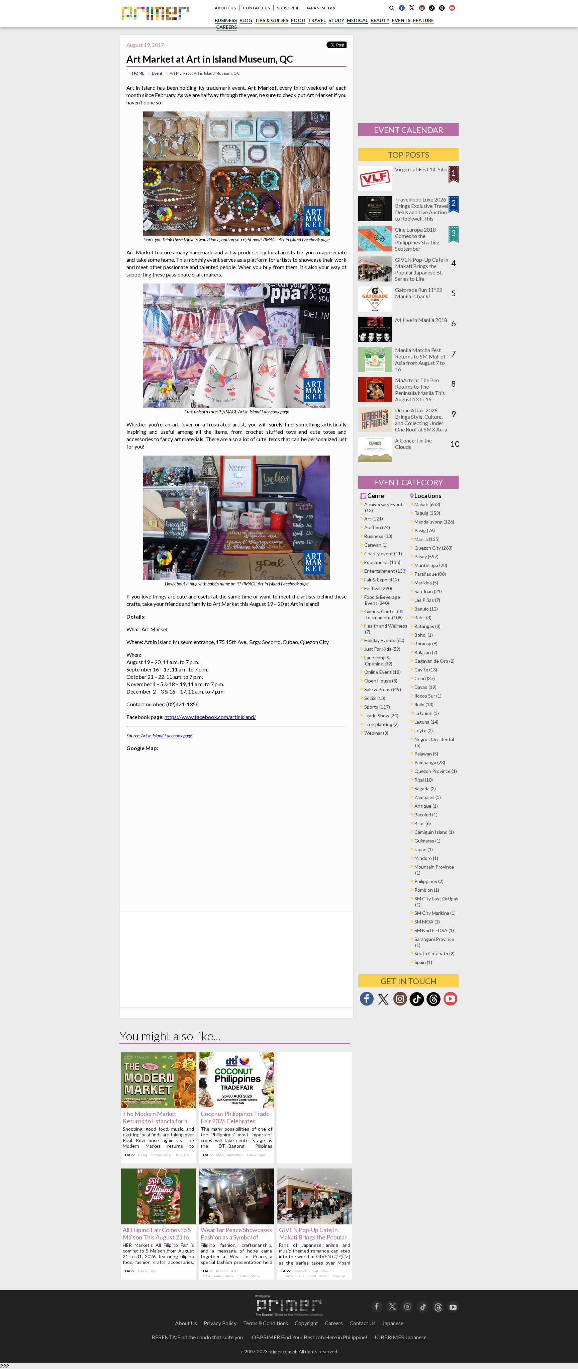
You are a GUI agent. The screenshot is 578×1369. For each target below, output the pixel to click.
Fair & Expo (256, 1155)
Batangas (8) (427, 626)
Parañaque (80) (430, 574)
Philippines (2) (429, 881)
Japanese (392, 1323)
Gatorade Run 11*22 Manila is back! (418, 293)
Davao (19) (425, 687)
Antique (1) (426, 806)
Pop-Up (182, 1155)
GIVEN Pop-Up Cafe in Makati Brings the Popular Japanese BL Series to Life (313, 1237)
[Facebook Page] (401, 8)
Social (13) (374, 698)
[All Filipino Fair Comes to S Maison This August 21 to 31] (158, 1222)
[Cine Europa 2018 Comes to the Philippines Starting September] (375, 249)
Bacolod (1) (426, 814)
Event (157, 73)
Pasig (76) (424, 530)
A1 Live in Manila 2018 (421, 320)
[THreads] (442, 10)
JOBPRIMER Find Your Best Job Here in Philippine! (308, 1337)
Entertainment (292, 1276)
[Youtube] (452, 8)
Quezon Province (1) (435, 771)
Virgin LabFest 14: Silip (421, 169)
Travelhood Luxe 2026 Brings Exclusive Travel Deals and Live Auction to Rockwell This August (421, 212)
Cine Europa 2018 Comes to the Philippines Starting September (417, 239)
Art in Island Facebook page (166, 735)
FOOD (298, 20)
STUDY (336, 20)
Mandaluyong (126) (434, 522)
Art (233, 1271)
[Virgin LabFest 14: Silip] (375, 189)
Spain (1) (423, 962)
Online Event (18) (382, 672)
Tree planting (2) (381, 724)
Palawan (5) (426, 753)
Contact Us (363, 1323)
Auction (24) (377, 527)
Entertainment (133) (385, 571)
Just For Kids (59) (382, 649)
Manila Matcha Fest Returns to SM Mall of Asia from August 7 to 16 (420, 359)
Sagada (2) (425, 788)
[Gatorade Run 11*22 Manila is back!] (375, 309)
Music (326, 1271)
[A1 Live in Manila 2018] (375, 339)
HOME (138, 73)
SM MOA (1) (427, 921)
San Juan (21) (428, 591)
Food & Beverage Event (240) (382, 600)
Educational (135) (382, 562)
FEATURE (423, 20)
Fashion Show (248, 1276)
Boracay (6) (426, 643)
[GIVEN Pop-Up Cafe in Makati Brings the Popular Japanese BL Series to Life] (314, 1222)
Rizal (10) (423, 780)
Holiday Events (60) (384, 640)
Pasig (143, 1155)
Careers (334, 1323)
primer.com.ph (283, 1351)
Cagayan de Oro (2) (434, 661)
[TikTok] (431, 10)
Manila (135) (427, 539)
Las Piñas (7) (427, 600)
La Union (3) (426, 713)
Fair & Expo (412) (381, 579)
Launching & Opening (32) (378, 660)
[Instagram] (421, 8)
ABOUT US (225, 7)
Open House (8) (380, 680)
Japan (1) (423, 849)
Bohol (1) (423, 635)
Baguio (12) (426, 609)
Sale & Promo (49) (382, 689)
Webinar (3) (376, 733)
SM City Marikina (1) (435, 913)
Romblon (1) (426, 890)
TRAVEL (317, 20)
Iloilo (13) (424, 704)
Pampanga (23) (429, 762)
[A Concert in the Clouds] (375, 460)
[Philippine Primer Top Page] (155, 24)
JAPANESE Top (320, 7)
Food (313, 1271)
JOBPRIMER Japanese (400, 1337)
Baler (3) (422, 617)
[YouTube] (453, 1306)
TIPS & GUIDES (271, 20)
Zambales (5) (427, 797)
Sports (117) (377, 707)
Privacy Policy (220, 1323)
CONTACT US (256, 7)
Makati (222, 1271)
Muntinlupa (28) (430, 565)
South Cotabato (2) (434, 953)
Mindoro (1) (426, 858)
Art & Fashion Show (218, 1276)
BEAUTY (380, 20)
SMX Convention (230, 1155)
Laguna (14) (426, 722)
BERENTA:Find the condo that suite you (197, 1337)
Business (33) (378, 536)
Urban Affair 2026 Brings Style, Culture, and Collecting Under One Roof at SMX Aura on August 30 (421, 423)
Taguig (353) (427, 513)
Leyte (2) (423, 730)
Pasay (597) (426, 556)
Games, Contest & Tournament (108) (383, 614)
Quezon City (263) (433, 548)
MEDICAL (357, 20)
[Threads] (433, 1005)
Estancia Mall (162, 1155)
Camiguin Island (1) (434, 832)
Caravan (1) (376, 545)
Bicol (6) (422, 823)
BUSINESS (226, 20)
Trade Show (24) (381, 715)
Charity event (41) (383, 553)
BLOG (245, 20)
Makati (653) (427, 504)
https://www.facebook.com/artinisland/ (210, 717)
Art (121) (373, 518)
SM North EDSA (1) (434, 930)
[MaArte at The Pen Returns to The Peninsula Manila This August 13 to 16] (375, 400)
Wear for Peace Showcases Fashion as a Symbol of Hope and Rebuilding (236, 1237)
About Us (186, 1323)
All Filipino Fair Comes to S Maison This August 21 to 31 (157, 1237)
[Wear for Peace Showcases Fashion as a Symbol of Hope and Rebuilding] (236, 1222)
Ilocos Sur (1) (428, 696)
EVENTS (401, 20)
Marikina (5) (426, 582)
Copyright (306, 1323)
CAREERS (226, 27)
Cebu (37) (424, 678)
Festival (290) (378, 588)
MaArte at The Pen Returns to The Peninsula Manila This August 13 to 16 (420, 389)
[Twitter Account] (411, 8)
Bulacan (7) (425, 652)
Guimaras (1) (427, 840)
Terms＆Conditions (265, 1323)
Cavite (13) (425, 669)
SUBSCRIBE (288, 7)
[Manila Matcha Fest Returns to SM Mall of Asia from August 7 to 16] (375, 370)
